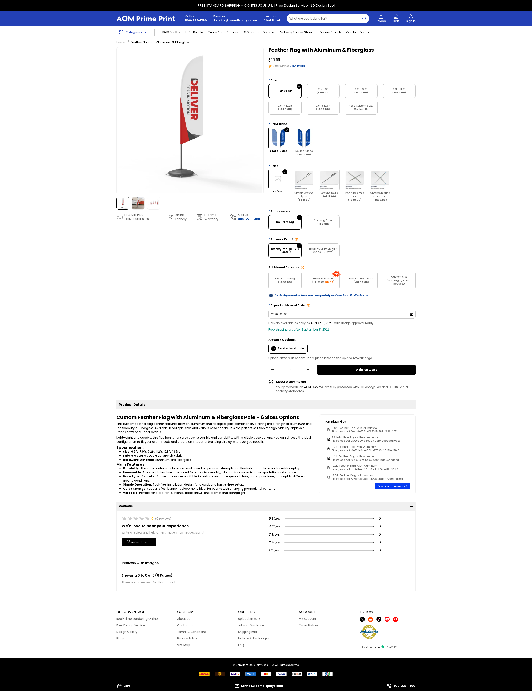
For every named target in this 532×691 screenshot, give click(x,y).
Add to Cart (366, 369)
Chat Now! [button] (272, 20)
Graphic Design (323, 280)
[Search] (364, 18)
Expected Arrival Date (288, 305)
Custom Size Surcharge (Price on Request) (399, 280)
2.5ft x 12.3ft (285, 107)
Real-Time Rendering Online (137, 619)
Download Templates (391, 486)
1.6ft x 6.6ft (285, 91)
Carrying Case (323, 222)
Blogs (120, 638)
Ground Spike (329, 194)
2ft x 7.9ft (323, 90)
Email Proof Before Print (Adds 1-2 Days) (323, 250)
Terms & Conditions (191, 632)
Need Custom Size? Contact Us (361, 107)
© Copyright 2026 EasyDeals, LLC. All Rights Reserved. (266, 665)
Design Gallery (126, 632)
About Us (183, 619)
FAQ (241, 645)
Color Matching (285, 280)
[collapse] (411, 404)
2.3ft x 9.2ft (361, 90)
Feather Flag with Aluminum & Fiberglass (160, 42)
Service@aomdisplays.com (235, 20)
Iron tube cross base (354, 196)
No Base (277, 191)
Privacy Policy (187, 638)
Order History (308, 625)
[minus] (272, 369)
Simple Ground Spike (304, 196)
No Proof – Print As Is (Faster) (285, 250)
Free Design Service (130, 625)
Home (120, 42)
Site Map (183, 645)
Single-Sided (278, 151)
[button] (132, 32)
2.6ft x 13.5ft (323, 107)
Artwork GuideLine (251, 625)
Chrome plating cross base (380, 196)
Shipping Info (247, 632)
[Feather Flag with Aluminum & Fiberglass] (190, 120)
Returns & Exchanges (253, 638)
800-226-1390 (196, 20)
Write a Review (140, 542)
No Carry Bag (285, 222)
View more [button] (297, 66)
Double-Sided (304, 152)
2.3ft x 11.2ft (399, 90)
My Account (307, 619)
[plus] (308, 369)
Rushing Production (361, 280)
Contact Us (185, 625)
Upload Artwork (249, 619)
